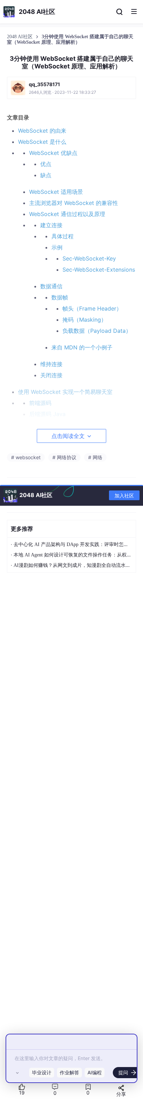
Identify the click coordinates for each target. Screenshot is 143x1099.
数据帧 (59, 297)
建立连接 (51, 225)
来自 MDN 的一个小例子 (81, 347)
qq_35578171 (44, 84)
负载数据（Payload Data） (96, 330)
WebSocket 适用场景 (56, 191)
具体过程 (62, 236)
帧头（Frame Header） (92, 308)
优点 (45, 163)
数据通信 (51, 286)
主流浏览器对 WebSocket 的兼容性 (73, 202)
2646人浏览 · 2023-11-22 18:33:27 (62, 92)
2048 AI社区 (20, 36)
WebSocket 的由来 (42, 130)
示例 (56, 247)
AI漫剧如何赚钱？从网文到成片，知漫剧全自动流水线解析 (77, 565)
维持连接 (51, 364)
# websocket (26, 457)
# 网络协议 (64, 457)
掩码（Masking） (84, 319)
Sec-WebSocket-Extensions (98, 269)
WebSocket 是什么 (42, 141)
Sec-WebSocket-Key (89, 258)
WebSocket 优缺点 (53, 152)
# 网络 (95, 457)
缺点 (45, 175)
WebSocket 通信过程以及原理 (67, 213)
